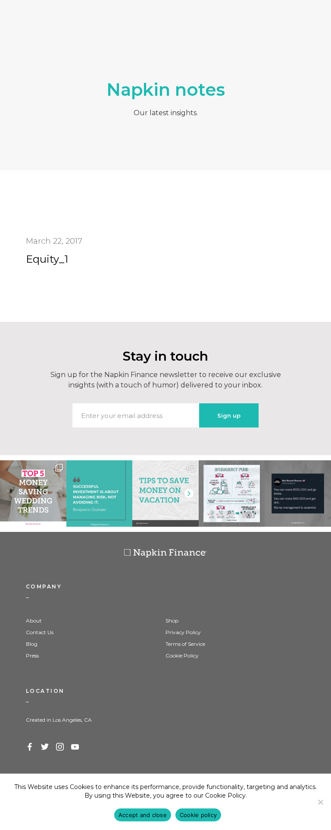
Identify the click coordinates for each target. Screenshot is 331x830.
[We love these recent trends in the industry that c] (33, 493)
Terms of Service (185, 644)
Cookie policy (198, 814)
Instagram (60, 747)
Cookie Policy (182, 655)
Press (32, 655)
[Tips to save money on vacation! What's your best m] (165, 493)
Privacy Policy (183, 632)
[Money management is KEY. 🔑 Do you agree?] (298, 493)
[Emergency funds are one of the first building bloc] (232, 493)
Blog (31, 644)
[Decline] (320, 802)
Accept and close (143, 814)
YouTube (75, 747)
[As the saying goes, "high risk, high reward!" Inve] (99, 493)
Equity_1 (47, 259)
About (34, 620)
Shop (172, 620)
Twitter (45, 747)
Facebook (30, 747)
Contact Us (39, 632)
